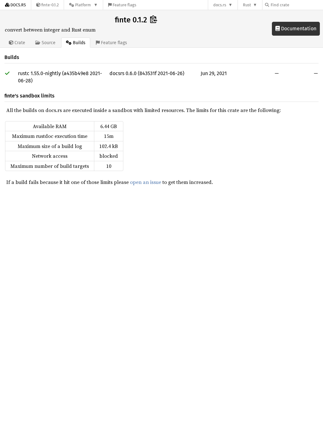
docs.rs (219, 5)
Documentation (298, 29)
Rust (247, 5)
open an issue (145, 182)
